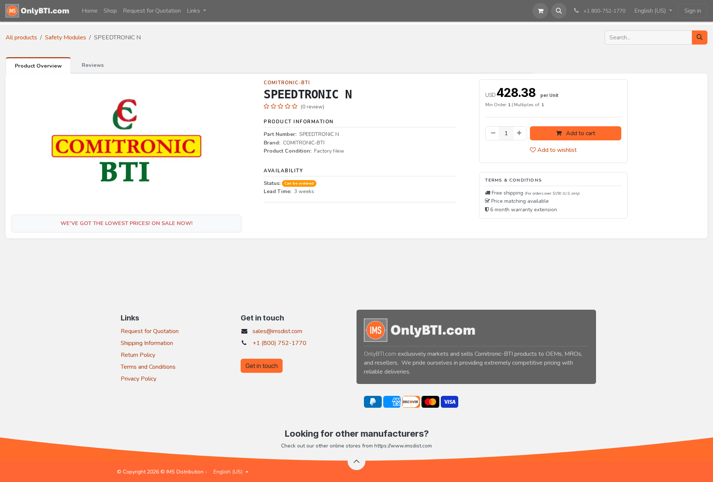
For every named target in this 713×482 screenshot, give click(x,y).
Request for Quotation (150, 331)
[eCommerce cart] (540, 11)
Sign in (692, 11)
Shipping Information (147, 343)
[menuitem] (90, 10)
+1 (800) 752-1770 (279, 343)
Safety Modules (65, 37)
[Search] (699, 37)
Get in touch (261, 365)
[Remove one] (492, 133)
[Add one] (520, 133)
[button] (559, 11)
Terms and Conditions (148, 367)
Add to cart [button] (579, 133)
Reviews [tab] (93, 65)
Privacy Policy (138, 379)
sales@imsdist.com (277, 331)
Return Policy (138, 355)
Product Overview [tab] (38, 65)
